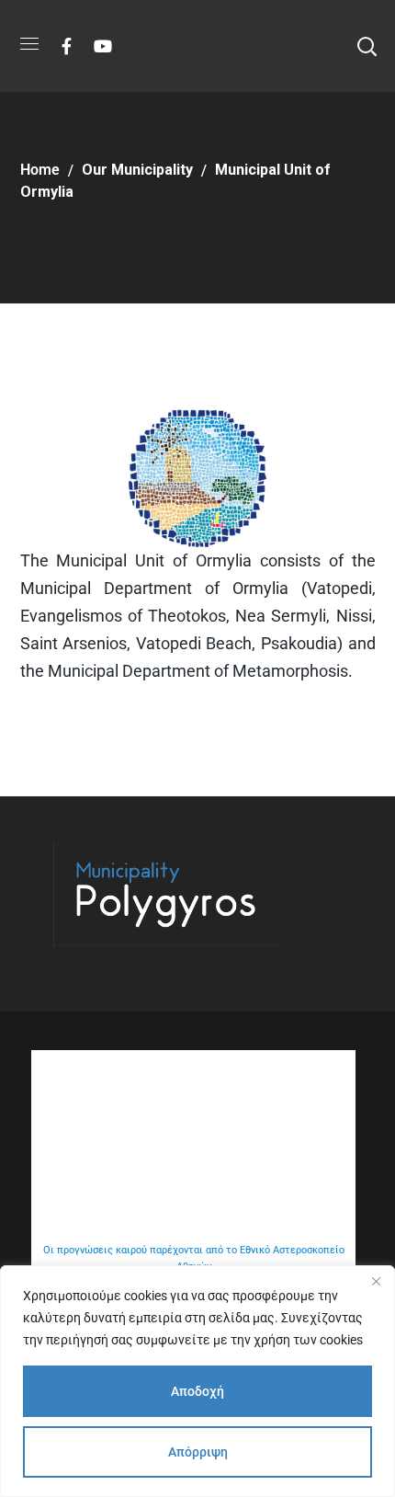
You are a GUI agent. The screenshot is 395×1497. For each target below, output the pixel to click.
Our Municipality (137, 169)
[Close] (376, 1281)
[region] (197, 1381)
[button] (366, 46)
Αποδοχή (197, 1391)
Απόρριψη (198, 1452)
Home (40, 169)
